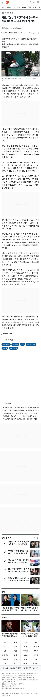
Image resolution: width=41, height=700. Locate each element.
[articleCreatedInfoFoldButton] (22, 28)
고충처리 (35, 668)
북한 (25, 647)
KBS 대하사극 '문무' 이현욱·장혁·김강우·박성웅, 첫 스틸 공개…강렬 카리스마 (18, 571)
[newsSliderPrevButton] (33, 538)
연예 (3, 591)
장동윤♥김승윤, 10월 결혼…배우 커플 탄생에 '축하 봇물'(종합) (19, 580)
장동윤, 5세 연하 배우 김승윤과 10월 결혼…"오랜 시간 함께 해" (18, 544)
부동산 (15, 651)
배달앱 (5, 348)
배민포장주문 (31, 344)
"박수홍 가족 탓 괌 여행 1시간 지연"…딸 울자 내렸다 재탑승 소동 (18, 553)
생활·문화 (5, 655)
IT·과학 (25, 651)
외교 (15, 647)
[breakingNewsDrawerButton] (34, 2)
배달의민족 (6, 344)
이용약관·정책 (27, 668)
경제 (25, 643)
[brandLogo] (5, 2)
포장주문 (15, 344)
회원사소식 (13, 348)
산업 (2, 13)
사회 (15, 643)
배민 (22, 344)
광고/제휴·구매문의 (15, 668)
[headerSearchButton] (31, 2)
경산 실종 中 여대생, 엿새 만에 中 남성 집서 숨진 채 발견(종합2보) (18, 562)
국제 (36, 643)
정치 (5, 643)
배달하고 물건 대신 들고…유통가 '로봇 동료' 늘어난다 (21, 410)
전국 (5, 647)
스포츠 (4, 617)
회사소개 (5, 668)
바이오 (36, 651)
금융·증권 (36, 647)
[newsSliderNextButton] (38, 538)
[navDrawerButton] (38, 2)
